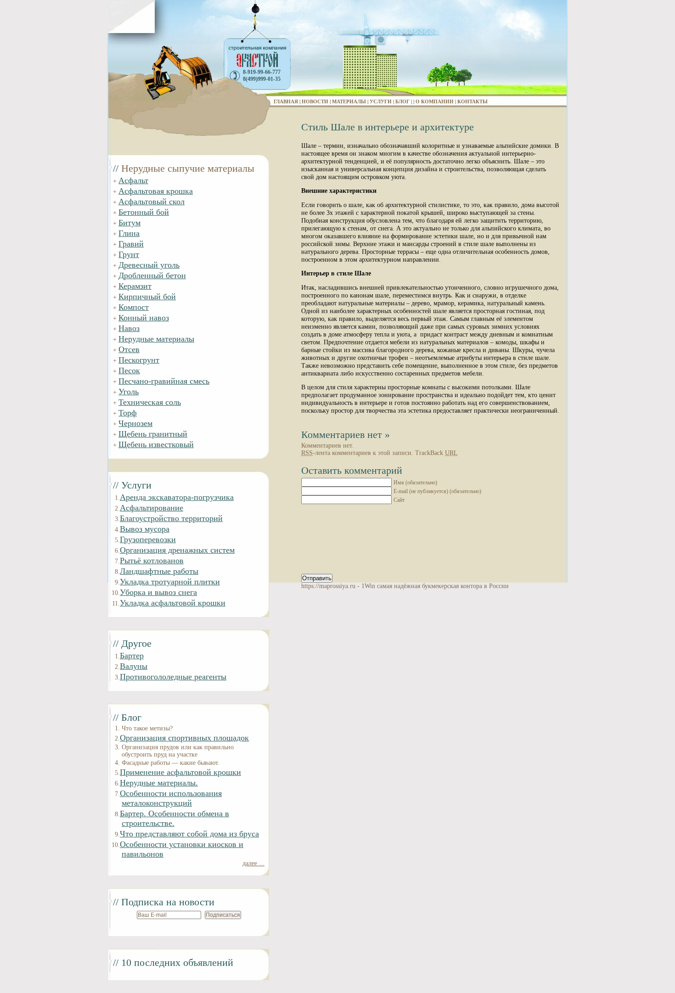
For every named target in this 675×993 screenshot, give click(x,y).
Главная (286, 101)
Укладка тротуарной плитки (170, 581)
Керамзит (135, 286)
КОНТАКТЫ (472, 101)
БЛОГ (402, 101)
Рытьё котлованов (152, 560)
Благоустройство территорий (171, 518)
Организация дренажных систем (177, 550)
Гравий (131, 243)
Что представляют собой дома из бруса (189, 833)
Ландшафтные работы (159, 571)
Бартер (132, 655)
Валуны (133, 666)
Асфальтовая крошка (155, 191)
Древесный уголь (149, 264)
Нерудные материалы (156, 338)
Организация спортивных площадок (184, 737)
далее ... (253, 863)
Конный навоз (143, 317)
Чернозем (135, 423)
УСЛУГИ (381, 101)
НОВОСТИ (315, 101)
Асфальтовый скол (151, 201)
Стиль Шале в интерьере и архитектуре (387, 127)
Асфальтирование (151, 507)
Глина (129, 233)
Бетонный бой (143, 212)
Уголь (128, 391)
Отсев (129, 349)
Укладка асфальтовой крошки (172, 602)
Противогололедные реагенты (173, 676)
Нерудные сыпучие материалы (187, 168)
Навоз (129, 328)
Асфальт (133, 180)
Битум (129, 222)
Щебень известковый (156, 444)
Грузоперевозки (148, 539)
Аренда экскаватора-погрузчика (177, 497)
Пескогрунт (138, 360)
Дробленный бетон (152, 275)
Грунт (128, 254)
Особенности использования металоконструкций (171, 798)
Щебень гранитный (152, 433)
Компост (133, 307)
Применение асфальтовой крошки (180, 772)
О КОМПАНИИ (435, 101)
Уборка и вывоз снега (158, 592)
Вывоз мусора (144, 528)
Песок (129, 370)
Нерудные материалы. (159, 782)
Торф (127, 412)
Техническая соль (149, 402)
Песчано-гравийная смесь (163, 381)
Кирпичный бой (147, 296)
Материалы (349, 101)
